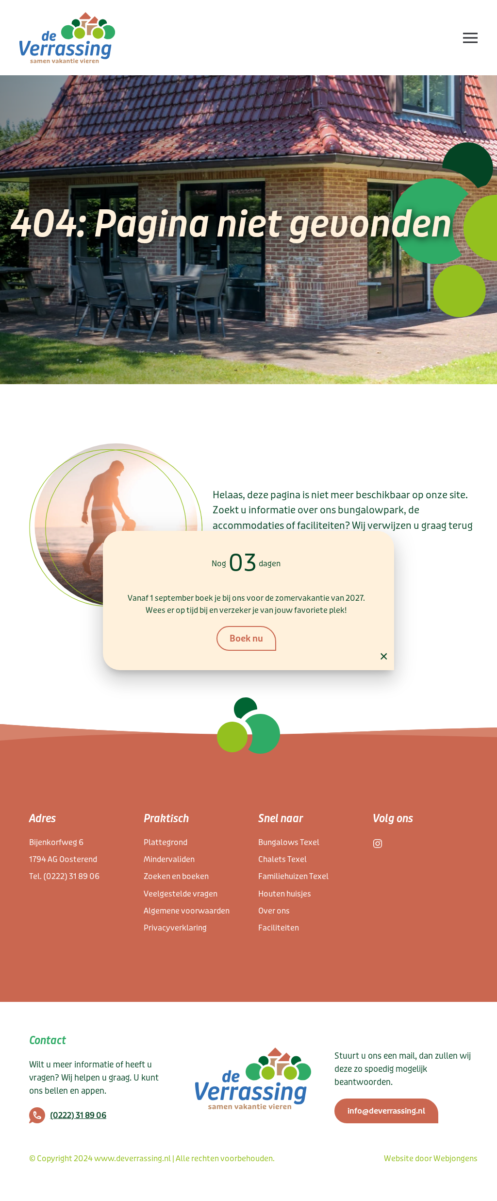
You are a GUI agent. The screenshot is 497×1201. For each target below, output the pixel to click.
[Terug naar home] (67, 37)
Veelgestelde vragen (180, 894)
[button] (470, 37)
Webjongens (455, 1158)
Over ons (274, 911)
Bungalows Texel (288, 842)
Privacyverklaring (175, 928)
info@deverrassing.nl (386, 1111)
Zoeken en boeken (176, 876)
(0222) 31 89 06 (71, 876)
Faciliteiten (278, 928)
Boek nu (246, 638)
